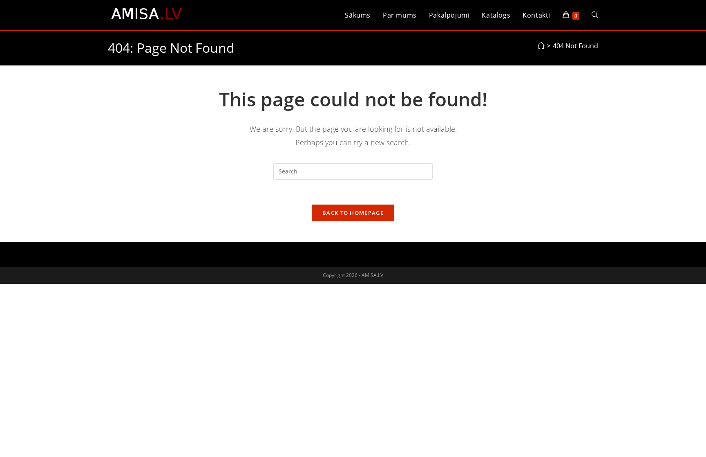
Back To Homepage (353, 212)
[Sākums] (541, 45)
